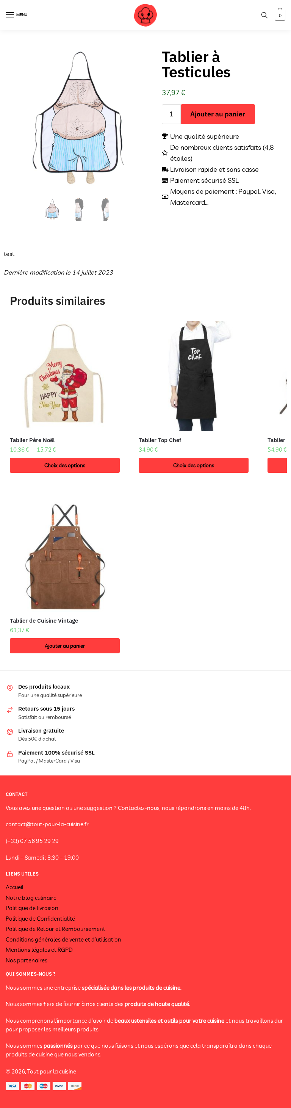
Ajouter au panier (217, 114)
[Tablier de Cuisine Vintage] (65, 557)
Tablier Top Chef (160, 440)
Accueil (14, 887)
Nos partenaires (26, 960)
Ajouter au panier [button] (65, 645)
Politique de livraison (32, 908)
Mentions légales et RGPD (39, 949)
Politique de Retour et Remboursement (55, 928)
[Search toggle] (264, 15)
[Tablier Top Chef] (194, 376)
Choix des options (64, 465)
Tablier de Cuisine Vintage (44, 620)
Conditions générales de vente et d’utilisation (63, 939)
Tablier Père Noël (32, 440)
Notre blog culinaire (31, 897)
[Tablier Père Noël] (65, 376)
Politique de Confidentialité (40, 918)
